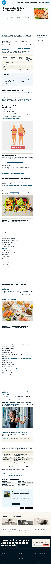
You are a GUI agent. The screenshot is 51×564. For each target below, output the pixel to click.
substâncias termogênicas (14, 192)
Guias (35, 551)
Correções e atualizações (21, 558)
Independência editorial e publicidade (40, 553)
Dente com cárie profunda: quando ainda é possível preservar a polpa (10, 526)
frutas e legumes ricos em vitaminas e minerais (15, 162)
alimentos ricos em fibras (26, 294)
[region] (17, 62)
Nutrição (12, 5)
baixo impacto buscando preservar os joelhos (24, 432)
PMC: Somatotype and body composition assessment (12, 473)
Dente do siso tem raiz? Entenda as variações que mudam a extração (23, 527)
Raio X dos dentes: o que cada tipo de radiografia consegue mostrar (41, 526)
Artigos (9, 5)
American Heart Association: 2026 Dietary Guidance (12, 475)
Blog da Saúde (5, 2)
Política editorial (20, 553)
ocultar (30, 74)
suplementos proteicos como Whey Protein (14, 291)
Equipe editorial (3, 553)
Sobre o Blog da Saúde (4, 551)
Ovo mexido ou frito (5, 234)
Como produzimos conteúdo (21, 551)
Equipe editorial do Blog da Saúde (22, 528)
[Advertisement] (25, 26)
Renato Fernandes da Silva (21, 492)
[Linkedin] (7, 498)
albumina (24, 291)
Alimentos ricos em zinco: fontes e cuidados (41, 39)
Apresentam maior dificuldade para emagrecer (11, 118)
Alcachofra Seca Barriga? (40, 36)
